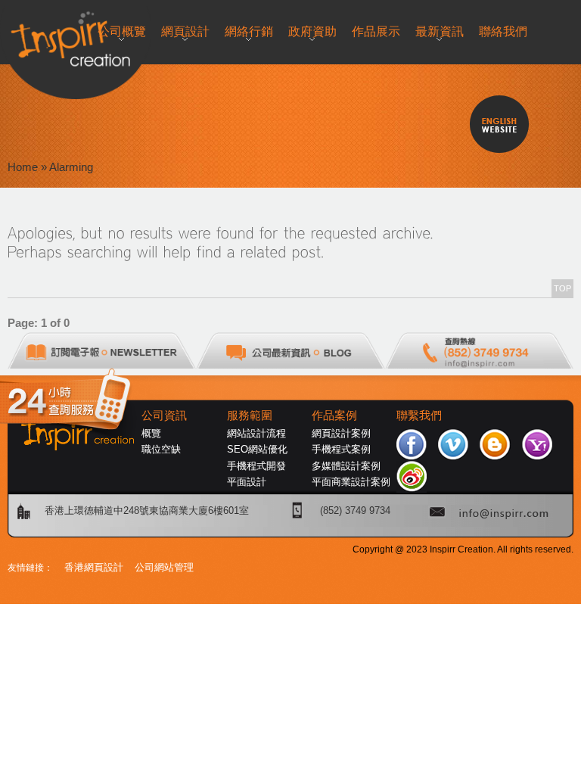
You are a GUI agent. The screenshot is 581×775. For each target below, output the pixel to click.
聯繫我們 (419, 415)
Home (23, 166)
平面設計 (246, 481)
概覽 (151, 433)
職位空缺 (161, 449)
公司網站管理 (164, 567)
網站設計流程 (256, 433)
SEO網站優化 (257, 449)
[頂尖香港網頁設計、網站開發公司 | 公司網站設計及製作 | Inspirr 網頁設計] (14, 35)
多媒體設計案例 (346, 466)
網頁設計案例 (341, 433)
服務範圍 (249, 415)
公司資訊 (164, 415)
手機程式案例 (341, 449)
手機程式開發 (256, 466)
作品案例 (334, 415)
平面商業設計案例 (351, 481)
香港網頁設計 (93, 567)
